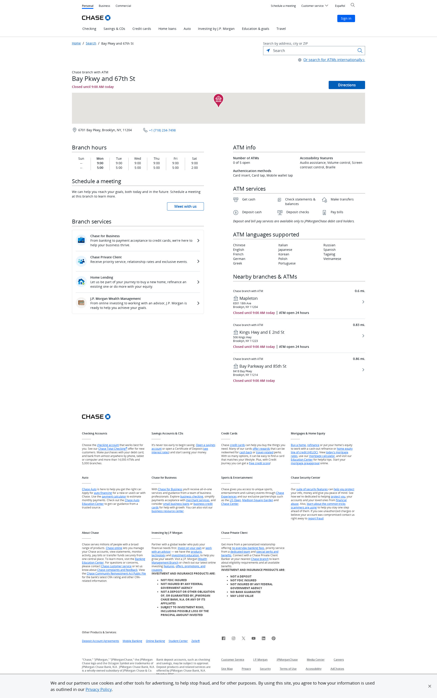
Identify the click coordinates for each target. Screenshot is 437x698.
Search (91, 43)
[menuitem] (283, 6)
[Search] (360, 50)
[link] (223, 639)
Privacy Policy (99, 689)
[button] (430, 686)
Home (76, 43)
